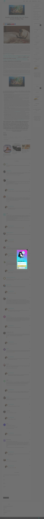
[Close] (27, 249)
